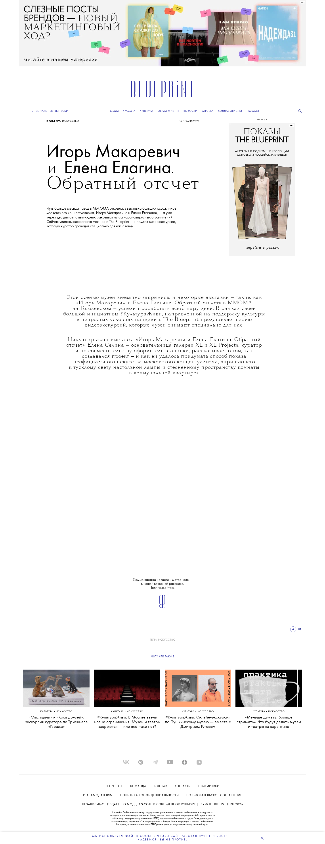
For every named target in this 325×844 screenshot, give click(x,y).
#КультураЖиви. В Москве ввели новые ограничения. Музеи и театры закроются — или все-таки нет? (127, 722)
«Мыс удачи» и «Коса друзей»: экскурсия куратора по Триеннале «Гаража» (56, 722)
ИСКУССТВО (167, 639)
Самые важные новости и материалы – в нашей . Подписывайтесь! (162, 584)
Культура (53, 121)
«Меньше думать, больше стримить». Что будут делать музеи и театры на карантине (269, 722)
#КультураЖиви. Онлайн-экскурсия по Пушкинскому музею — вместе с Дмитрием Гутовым (198, 722)
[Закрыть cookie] (262, 838)
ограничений (161, 217)
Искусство (70, 121)
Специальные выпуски (50, 111)
